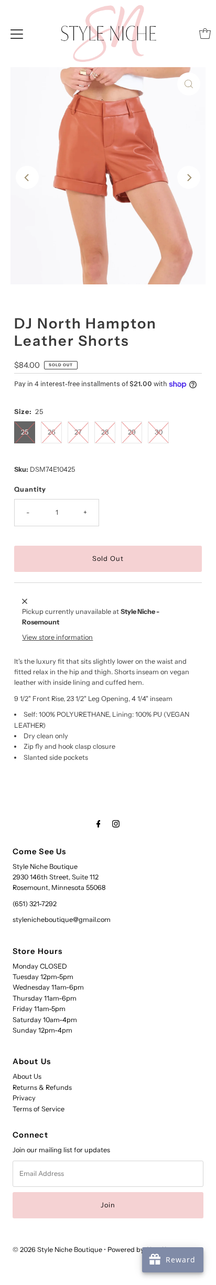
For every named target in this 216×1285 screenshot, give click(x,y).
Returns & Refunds (42, 1087)
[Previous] (27, 177)
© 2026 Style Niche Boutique (57, 1250)
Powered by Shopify (138, 1250)
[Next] (188, 177)
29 (132, 432)
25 (24, 432)
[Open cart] (205, 33)
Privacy (24, 1098)
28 (105, 432)
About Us (27, 1076)
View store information (57, 637)
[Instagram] (116, 824)
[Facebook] (98, 824)
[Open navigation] (17, 33)
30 (159, 432)
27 (78, 432)
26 (52, 432)
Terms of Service (38, 1109)
